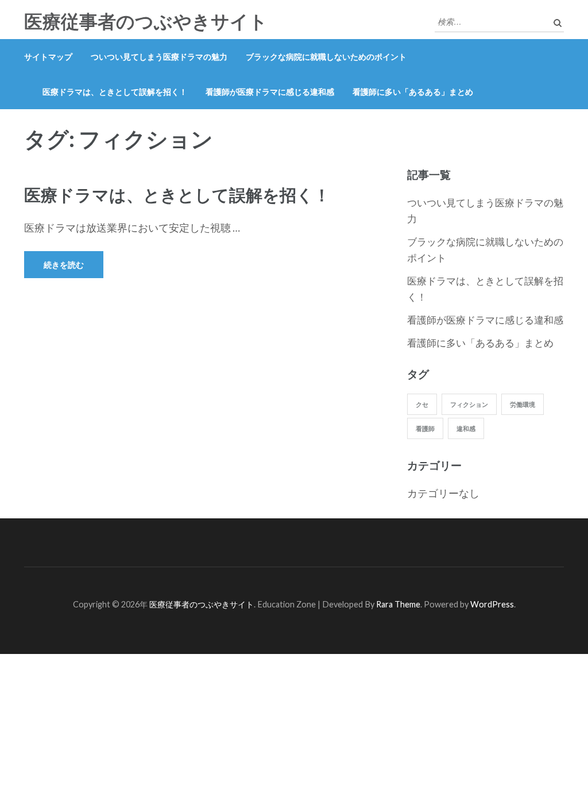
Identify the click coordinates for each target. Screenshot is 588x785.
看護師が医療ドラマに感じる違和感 (270, 92)
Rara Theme (398, 604)
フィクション (469, 404)
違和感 (466, 428)
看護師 (425, 428)
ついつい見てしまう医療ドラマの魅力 (159, 56)
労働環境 (522, 404)
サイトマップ (48, 56)
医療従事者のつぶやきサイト (146, 22)
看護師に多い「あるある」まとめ (413, 92)
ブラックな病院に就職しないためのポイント (326, 56)
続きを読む (64, 265)
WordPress (492, 604)
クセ (422, 404)
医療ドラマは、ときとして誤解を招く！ (114, 92)
